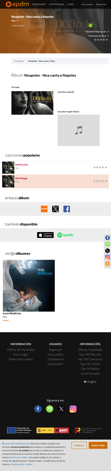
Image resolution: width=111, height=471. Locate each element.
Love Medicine (12, 313)
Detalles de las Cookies (22, 464)
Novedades (19, 61)
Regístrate (101, 4)
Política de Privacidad (21, 350)
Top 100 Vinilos (90, 364)
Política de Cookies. (19, 457)
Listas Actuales (90, 373)
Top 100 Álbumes (90, 354)
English (92, 382)
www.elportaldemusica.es (17, 443)
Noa (13, 20)
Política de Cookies (21, 359)
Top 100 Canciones (90, 359)
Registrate (55, 350)
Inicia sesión (87, 4)
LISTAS (70, 4)
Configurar (79, 445)
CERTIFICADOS (56, 4)
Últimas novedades (90, 350)
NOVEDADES (39, 4)
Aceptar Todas (98, 445)
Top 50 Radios (90, 369)
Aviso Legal (21, 354)
